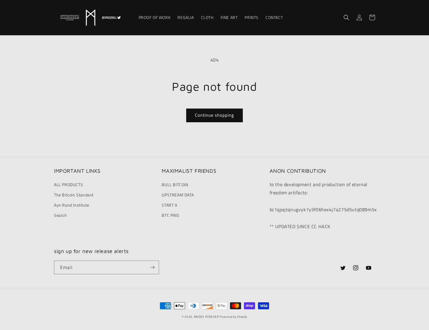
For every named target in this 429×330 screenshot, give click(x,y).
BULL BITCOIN (175, 184)
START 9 (169, 205)
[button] (346, 17)
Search (60, 215)
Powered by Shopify (233, 317)
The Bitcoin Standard (73, 195)
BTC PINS (170, 215)
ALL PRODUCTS (68, 184)
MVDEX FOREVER (206, 317)
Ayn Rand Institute (71, 205)
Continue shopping (214, 115)
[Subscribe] (152, 267)
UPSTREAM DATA (178, 195)
